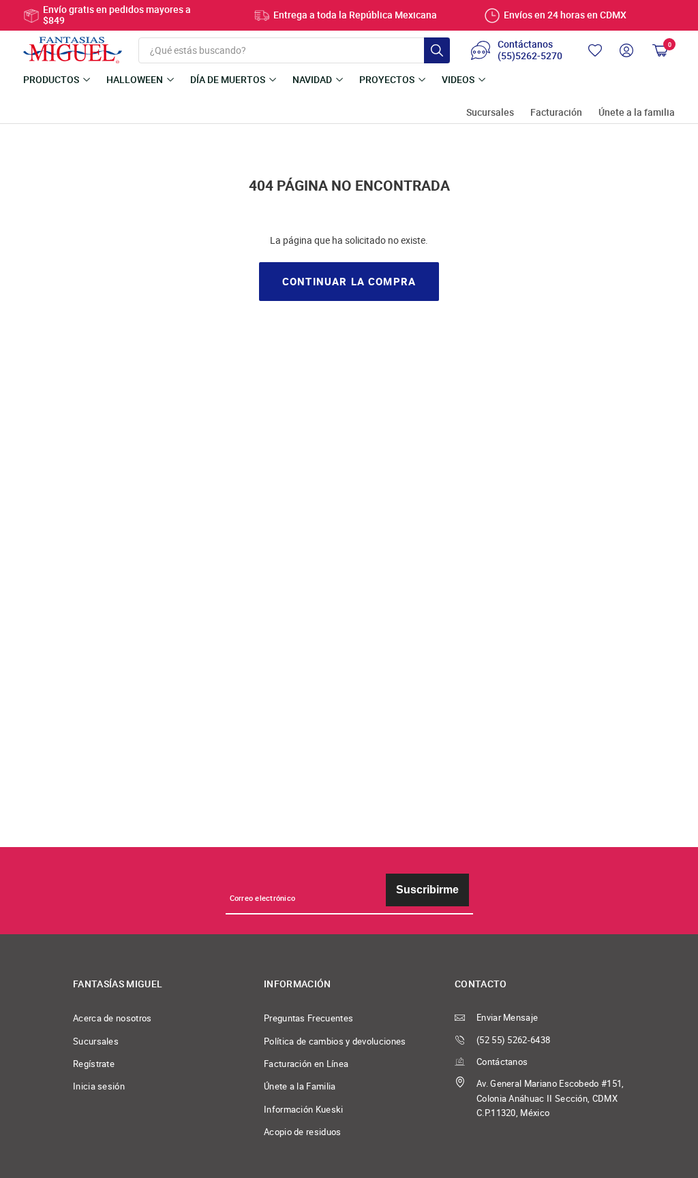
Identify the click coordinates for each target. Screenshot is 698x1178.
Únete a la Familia (300, 1086)
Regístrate (94, 1064)
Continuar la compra (349, 281)
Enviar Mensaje (507, 1017)
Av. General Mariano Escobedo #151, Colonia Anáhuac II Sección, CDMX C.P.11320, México (550, 1098)
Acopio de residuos (303, 1132)
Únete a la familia (636, 112)
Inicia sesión (99, 1086)
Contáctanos (502, 1062)
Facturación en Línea (306, 1064)
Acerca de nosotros (112, 1018)
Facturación (556, 112)
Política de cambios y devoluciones (335, 1041)
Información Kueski (304, 1109)
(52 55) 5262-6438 (513, 1040)
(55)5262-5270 (530, 56)
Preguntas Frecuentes (308, 1018)
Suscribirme (427, 889)
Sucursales (490, 112)
